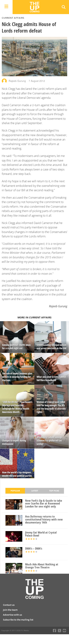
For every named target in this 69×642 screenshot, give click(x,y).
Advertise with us (12, 614)
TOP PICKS (54, 490)
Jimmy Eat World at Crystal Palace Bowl (41, 534)
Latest (34, 490)
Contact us (9, 604)
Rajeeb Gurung (17, 81)
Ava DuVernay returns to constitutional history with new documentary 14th (44, 519)
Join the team (10, 609)
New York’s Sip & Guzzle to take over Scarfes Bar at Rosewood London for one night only (43, 503)
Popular (15, 490)
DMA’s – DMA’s (33, 548)
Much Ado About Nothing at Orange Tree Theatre (41, 566)
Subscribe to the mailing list (18, 619)
